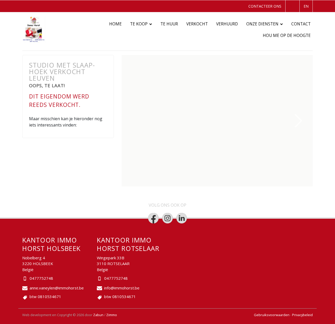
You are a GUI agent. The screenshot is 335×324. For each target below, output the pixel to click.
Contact (301, 24)
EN (306, 6)
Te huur (169, 24)
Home (115, 24)
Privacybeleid (302, 314)
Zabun (98, 314)
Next (298, 120)
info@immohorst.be (121, 287)
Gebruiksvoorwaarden (272, 314)
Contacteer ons (264, 6)
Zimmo (111, 314)
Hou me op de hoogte (287, 35)
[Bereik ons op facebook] (153, 218)
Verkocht (197, 24)
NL (291, 6)
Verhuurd (227, 24)
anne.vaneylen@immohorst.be (57, 287)
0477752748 (41, 278)
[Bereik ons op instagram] (167, 218)
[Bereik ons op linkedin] (181, 218)
